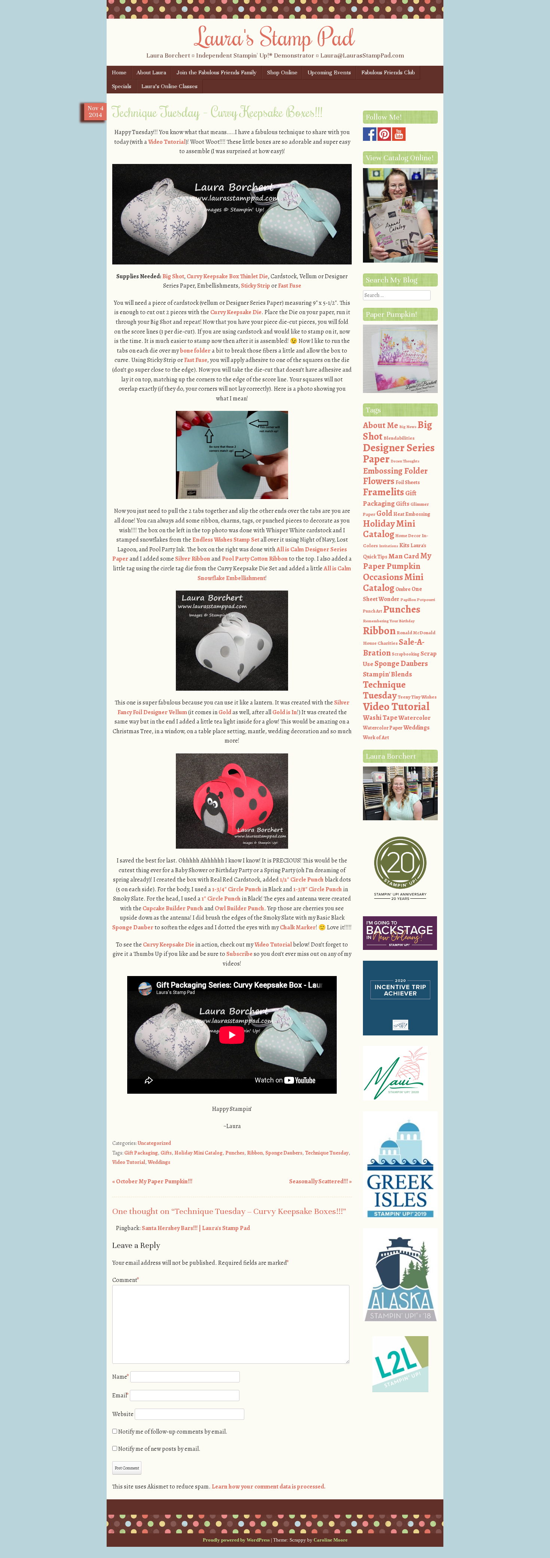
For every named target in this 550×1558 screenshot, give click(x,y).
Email (120, 1395)
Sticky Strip (256, 286)
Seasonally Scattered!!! (320, 1181)
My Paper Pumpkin (397, 561)
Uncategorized (154, 1143)
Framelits (383, 492)
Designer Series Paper (399, 453)
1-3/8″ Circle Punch (317, 889)
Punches (234, 1152)
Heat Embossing (411, 514)
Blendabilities (399, 438)
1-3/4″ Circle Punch (236, 889)
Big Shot (173, 276)
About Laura (151, 72)
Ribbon (255, 1152)
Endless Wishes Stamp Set (225, 540)
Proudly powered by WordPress (236, 1540)
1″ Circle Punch (221, 899)
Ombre (402, 589)
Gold (225, 712)
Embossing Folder (395, 471)
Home (119, 72)
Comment (125, 1280)
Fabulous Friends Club (388, 72)
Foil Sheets (407, 482)
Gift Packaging (141, 1152)
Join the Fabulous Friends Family (217, 72)
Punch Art (372, 611)
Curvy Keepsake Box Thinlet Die (227, 276)
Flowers (378, 481)
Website (123, 1414)
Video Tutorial (167, 142)
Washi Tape (380, 717)
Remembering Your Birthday (389, 621)
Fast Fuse (289, 286)
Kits (404, 545)
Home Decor (408, 536)
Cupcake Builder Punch (173, 908)
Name (120, 1377)
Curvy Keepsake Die (236, 312)
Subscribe (239, 954)
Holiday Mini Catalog (198, 1152)
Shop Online (282, 72)
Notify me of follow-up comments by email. (172, 1432)
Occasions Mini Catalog (393, 582)
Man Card (403, 556)
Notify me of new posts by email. (159, 1449)
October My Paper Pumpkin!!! (152, 1181)
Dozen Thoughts (405, 461)
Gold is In (284, 712)
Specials (121, 86)
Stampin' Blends (387, 674)
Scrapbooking (405, 654)
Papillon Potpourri (417, 600)
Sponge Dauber (132, 927)
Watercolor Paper (382, 727)
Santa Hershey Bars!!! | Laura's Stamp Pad (196, 1228)
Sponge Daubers (283, 1152)
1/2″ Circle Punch (302, 880)
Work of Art (376, 737)
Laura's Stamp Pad (275, 36)
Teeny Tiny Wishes (417, 697)
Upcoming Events (329, 72)
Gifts (166, 1152)
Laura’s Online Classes (169, 86)
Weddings (159, 1162)
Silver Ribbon (192, 559)
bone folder (195, 351)
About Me (380, 425)
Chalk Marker (298, 927)
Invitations (388, 546)
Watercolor (414, 717)
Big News (407, 427)
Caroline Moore (331, 1540)
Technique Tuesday (327, 1152)
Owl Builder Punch (239, 908)
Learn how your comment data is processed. (269, 1487)
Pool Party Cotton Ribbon (255, 559)
